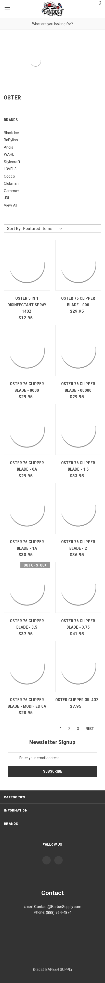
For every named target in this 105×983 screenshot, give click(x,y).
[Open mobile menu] (7, 9)
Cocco (9, 176)
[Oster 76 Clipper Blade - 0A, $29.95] (27, 429)
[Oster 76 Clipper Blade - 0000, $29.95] (27, 350)
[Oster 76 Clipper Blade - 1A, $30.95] (27, 508)
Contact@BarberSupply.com (57, 906)
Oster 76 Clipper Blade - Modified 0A (27, 703)
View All (10, 205)
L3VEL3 (10, 169)
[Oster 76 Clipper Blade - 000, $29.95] (78, 265)
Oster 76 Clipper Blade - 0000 (27, 387)
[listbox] (43, 228)
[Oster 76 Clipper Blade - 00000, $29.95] (78, 350)
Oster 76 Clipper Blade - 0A (27, 466)
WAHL (9, 154)
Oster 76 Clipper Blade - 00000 (78, 387)
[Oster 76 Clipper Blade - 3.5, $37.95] (27, 587)
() (99, 3)
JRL (7, 198)
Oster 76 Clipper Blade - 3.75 (78, 624)
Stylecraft (12, 162)
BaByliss (11, 140)
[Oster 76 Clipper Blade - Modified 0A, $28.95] (27, 666)
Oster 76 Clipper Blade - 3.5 (27, 624)
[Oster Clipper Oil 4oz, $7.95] (78, 666)
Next (90, 729)
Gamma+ (11, 191)
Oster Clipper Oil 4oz (77, 699)
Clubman (11, 183)
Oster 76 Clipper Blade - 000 (78, 301)
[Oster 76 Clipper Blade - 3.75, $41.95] (78, 587)
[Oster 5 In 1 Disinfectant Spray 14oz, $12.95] (27, 265)
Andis (8, 147)
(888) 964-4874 (58, 912)
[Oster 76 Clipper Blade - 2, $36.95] (78, 508)
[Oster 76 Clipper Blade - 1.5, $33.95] (78, 429)
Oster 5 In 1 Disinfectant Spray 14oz (26, 305)
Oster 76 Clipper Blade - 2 (78, 545)
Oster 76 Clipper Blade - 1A (27, 545)
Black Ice (11, 133)
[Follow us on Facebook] (46, 860)
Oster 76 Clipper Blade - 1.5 (78, 466)
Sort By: (14, 228)
